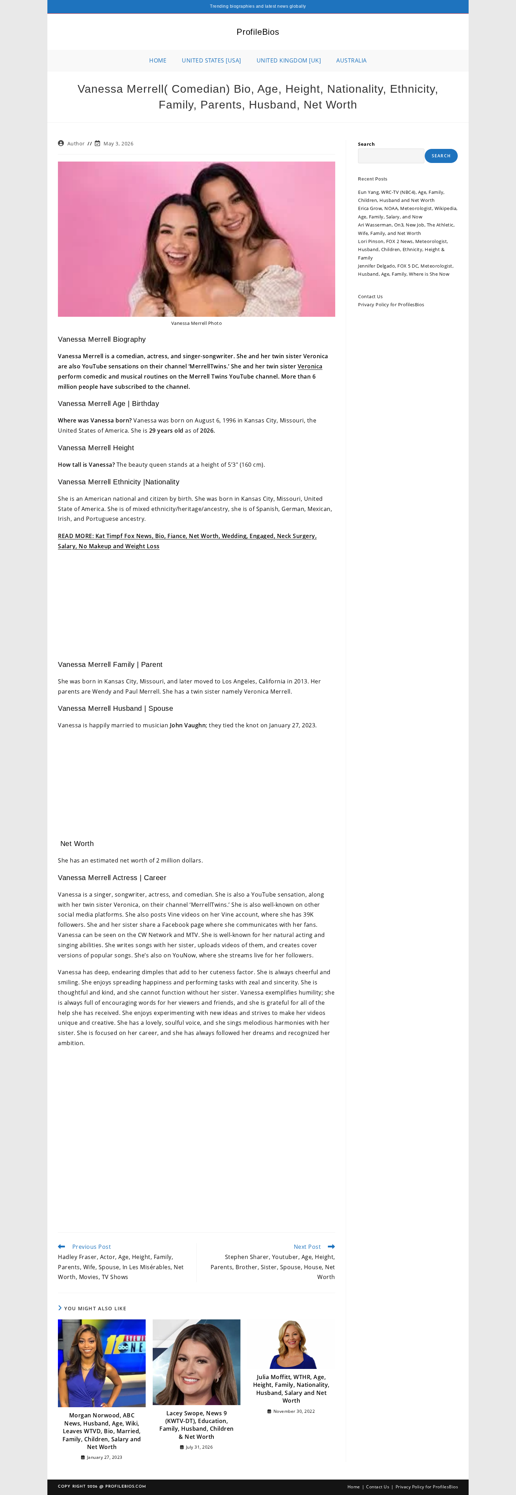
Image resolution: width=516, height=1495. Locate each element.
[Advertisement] (196, 607)
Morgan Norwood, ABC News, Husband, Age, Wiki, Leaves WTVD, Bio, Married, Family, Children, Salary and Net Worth (101, 1431)
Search (366, 144)
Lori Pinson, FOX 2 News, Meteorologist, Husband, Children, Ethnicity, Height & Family (403, 249)
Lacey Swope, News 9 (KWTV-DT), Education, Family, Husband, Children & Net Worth (196, 1425)
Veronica (310, 366)
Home (354, 1487)
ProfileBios (258, 32)
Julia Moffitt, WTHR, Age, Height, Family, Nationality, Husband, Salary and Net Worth (291, 1388)
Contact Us (370, 296)
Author (76, 143)
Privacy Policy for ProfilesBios (391, 304)
